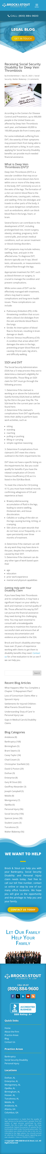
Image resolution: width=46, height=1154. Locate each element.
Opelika (8, 804)
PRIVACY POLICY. (28, 1137)
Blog (7, 1038)
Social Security (12, 813)
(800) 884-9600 (23, 988)
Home (7, 1028)
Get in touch (23, 38)
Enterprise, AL (11, 1081)
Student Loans (12, 822)
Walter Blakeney (19, 79)
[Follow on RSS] (33, 996)
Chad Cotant (11, 759)
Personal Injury (12, 809)
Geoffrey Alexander (14, 786)
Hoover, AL (10, 1095)
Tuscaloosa (10, 827)
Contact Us (10, 1042)
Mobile (8, 795)
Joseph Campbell (13, 791)
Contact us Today (23, 909)
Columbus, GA (11, 1112)
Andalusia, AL (11, 1105)
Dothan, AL (10, 1077)
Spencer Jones (11, 818)
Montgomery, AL (12, 1084)
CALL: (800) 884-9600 (24, 15)
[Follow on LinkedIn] (23, 996)
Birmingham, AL (12, 1091)
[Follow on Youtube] (28, 996)
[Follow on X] (18, 996)
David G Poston (12, 768)
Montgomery (11, 800)
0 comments (33, 79)
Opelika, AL (10, 1088)
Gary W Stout (11, 782)
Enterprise (10, 777)
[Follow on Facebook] (13, 996)
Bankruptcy (10, 741)
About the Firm (12, 1031)
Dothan (8, 773)
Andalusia (9, 737)
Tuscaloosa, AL (12, 1098)
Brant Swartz (11, 750)
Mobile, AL (9, 1102)
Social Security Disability (16, 1060)
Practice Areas (11, 1035)
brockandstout (13, 75)
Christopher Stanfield (15, 764)
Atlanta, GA (10, 1109)
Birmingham (10, 746)
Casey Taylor (11, 755)
